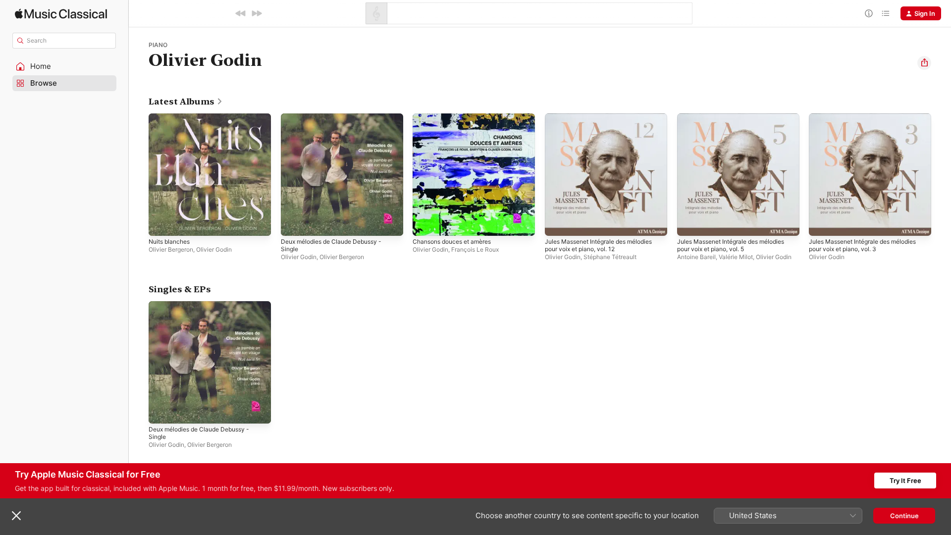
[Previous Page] (139, 174)
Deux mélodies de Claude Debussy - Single (337, 121)
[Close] (16, 515)
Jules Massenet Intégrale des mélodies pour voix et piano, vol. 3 (869, 121)
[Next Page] (941, 174)
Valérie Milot (736, 257)
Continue (904, 516)
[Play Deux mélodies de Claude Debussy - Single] (293, 223)
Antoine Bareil (696, 257)
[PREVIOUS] (241, 13)
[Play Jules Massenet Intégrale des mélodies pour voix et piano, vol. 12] (557, 223)
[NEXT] (256, 13)
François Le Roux (475, 249)
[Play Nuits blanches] (161, 223)
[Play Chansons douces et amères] (425, 223)
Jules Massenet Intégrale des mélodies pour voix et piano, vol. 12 (605, 121)
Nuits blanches (172, 117)
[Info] (869, 13)
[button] (64, 66)
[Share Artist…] (924, 63)
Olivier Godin (214, 249)
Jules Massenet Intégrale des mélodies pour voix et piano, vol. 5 (737, 121)
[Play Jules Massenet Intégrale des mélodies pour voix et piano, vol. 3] (821, 223)
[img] (61, 13)
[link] (186, 101)
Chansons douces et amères (457, 117)
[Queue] (886, 13)
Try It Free (905, 480)
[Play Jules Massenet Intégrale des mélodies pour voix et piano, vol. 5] (689, 223)
